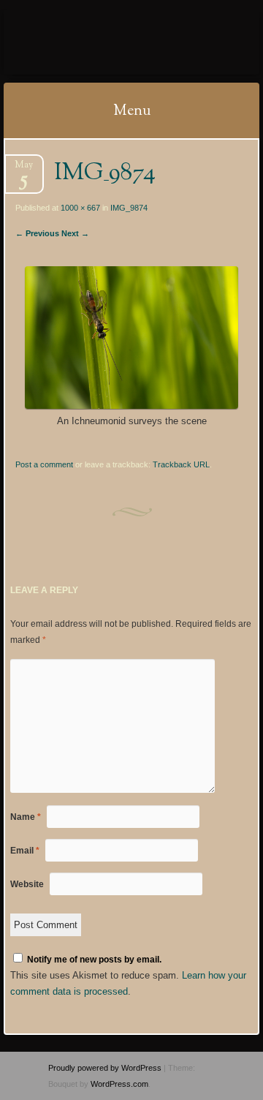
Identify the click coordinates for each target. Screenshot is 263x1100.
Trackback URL (181, 464)
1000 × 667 (80, 207)
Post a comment (44, 464)
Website (27, 884)
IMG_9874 (129, 207)
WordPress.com (119, 1084)
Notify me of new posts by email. (94, 959)
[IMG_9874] (131, 405)
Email (24, 850)
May (24, 169)
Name (25, 817)
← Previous (37, 233)
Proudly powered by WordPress (104, 1067)
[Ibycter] (109, 42)
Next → (75, 233)
